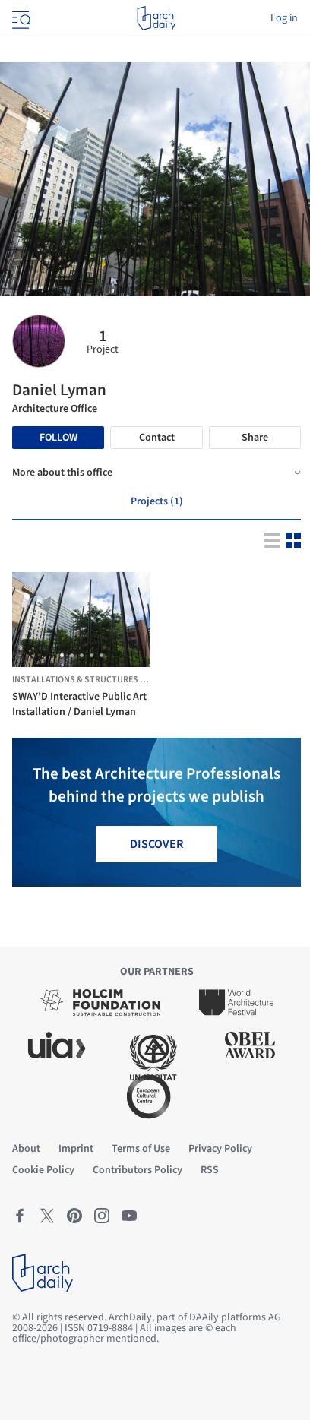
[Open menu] (19, 18)
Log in (284, 18)
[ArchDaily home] (156, 18)
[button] (62, 655)
